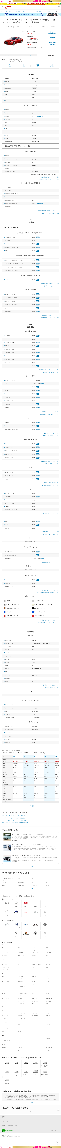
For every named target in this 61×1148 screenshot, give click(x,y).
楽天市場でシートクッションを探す (50, 435)
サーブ (5, 1031)
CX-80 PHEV (21, 885)
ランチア (20, 1015)
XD (24, 756)
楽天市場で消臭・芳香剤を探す (51, 482)
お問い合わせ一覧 (10, 1136)
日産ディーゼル (35, 952)
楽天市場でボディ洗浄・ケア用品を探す (49, 620)
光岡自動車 (20, 952)
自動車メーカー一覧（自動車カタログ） (17, 11)
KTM (33, 1050)
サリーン (34, 981)
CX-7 (33, 882)
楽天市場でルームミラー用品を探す (50, 531)
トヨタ (5, 947)
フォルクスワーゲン (36, 964)
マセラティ (6, 1015)
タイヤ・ (42, 26)
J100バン (48, 885)
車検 (30, 26)
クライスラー (21, 976)
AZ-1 (4, 876)
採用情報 (16, 1125)
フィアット (34, 1013)
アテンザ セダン (39, 11)
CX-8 (47, 882)
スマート (48, 962)
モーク (5, 1006)
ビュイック (6, 979)
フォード (20, 979)
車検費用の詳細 (40, 203)
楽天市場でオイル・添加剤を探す (51, 685)
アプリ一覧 (4, 1136)
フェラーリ (48, 1013)
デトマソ (48, 1015)
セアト (19, 1050)
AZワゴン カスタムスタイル (9, 879)
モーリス (5, 1003)
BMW (19, 962)
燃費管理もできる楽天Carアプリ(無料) (50, 177)
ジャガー (34, 993)
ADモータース (6, 1040)
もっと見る (30, 805)
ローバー (48, 996)
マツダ (5, 950)
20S (14, 756)
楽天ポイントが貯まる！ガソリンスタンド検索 (48, 179)
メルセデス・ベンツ (8, 967)
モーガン (5, 1001)
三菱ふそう (6, 955)
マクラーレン (35, 1001)
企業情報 (3, 1125)
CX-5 (47, 878)
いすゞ (19, 950)
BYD (4, 1047)
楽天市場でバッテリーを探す (52, 687)
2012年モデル (47, 11)
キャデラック (6, 976)
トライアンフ (21, 1003)
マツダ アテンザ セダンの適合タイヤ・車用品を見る (14, 820)
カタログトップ (9, 55)
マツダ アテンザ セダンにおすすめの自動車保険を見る (15, 822)
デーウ (19, 1038)
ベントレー (6, 996)
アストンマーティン (22, 993)
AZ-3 (19, 876)
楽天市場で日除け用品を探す (52, 464)
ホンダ (33, 947)
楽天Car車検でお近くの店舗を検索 (50, 213)
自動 (53, 26)
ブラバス (34, 967)
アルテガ (5, 969)
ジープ (19, 984)
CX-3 (19, 878)
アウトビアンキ (21, 1013)
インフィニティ (21, 986)
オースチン (48, 1001)
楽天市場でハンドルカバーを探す (51, 372)
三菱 (47, 947)
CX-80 (4, 885)
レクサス (34, 955)
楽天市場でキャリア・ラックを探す (50, 562)
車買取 (19, 26)
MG (33, 1003)
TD (32, 1047)
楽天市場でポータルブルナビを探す (50, 412)
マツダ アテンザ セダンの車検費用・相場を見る (13, 818)
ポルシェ (48, 964)
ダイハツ (5, 952)
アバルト (5, 1018)
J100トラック (35, 885)
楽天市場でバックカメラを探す (51, 286)
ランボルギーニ (35, 1015)
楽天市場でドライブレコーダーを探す (50, 283)
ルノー (33, 1024)
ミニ (47, 967)
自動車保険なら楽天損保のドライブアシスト (48, 210)
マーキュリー (49, 979)
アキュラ (48, 955)
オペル (19, 964)
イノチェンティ (21, 1018)
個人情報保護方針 (10, 1125)
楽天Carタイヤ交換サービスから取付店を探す (48, 592)
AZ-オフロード (35, 876)
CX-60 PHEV (21, 882)
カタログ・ (7, 26)
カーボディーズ (49, 998)
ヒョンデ (5, 1038)
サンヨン (48, 1038)
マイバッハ (20, 967)
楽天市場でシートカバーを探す (51, 433)
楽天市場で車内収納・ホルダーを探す (50, 461)
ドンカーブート (49, 1047)
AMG (4, 962)
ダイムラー (48, 993)
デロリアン (20, 981)
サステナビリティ (17, 1136)
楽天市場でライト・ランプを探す (51, 513)
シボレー (48, 976)
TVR (4, 993)
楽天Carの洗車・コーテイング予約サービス (48, 622)
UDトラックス (21, 955)
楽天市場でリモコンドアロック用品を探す (49, 369)
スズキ (47, 950)
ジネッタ (20, 998)
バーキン (5, 1050)
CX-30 (33, 878)
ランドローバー (21, 996)
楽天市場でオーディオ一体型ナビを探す (49, 414)
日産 (19, 947)
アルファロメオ (7, 1013)
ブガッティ (48, 1024)
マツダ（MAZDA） (31, 11)
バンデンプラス (21, 1001)
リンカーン (6, 981)
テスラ (5, 984)
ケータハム (34, 998)
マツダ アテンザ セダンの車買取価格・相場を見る (14, 815)
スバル (33, 950)
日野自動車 (48, 952)
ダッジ (33, 984)
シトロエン (6, 1024)
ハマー (5, 986)
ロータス (34, 996)
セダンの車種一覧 (39, 116)
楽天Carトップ (4, 11)
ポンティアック (35, 979)
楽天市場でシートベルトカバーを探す (50, 317)
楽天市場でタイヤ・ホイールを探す (50, 590)
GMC (47, 984)
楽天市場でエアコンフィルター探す (50, 485)
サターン (34, 976)
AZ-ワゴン (48, 876)
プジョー (20, 1024)
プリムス (48, 981)
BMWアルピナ (35, 962)
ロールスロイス (7, 998)
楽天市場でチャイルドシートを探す (50, 315)
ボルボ (19, 1031)
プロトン (20, 1047)
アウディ (5, 964)
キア (33, 1038)
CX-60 (4, 882)
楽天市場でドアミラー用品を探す (51, 534)
